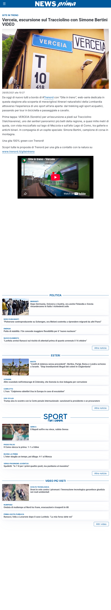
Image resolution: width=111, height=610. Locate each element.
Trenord (49, 97)
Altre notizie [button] (100, 348)
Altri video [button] (101, 524)
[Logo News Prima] (55, 4)
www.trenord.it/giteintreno (18, 151)
